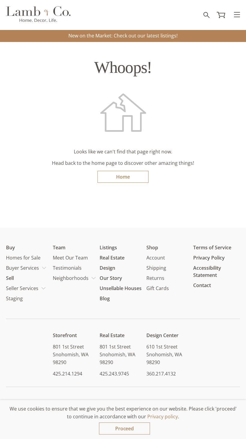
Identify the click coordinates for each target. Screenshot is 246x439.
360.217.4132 (161, 373)
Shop (152, 247)
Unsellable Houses (121, 288)
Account (155, 257)
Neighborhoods (70, 278)
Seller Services (22, 288)
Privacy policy (162, 416)
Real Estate (112, 257)
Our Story (111, 278)
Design (107, 268)
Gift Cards (157, 288)
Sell (10, 278)
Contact (202, 285)
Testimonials (67, 268)
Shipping (156, 268)
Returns (155, 278)
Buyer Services (22, 268)
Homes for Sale (23, 257)
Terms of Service (212, 247)
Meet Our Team (70, 257)
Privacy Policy (209, 257)
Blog (105, 298)
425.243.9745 (114, 373)
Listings (108, 247)
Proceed (124, 428)
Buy (10, 247)
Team (59, 247)
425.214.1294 (67, 373)
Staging (14, 298)
